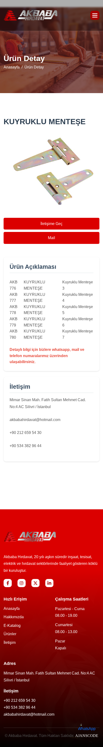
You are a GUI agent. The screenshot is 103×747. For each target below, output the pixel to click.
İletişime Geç (51, 224)
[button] (94, 15)
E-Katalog (12, 625)
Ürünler (10, 634)
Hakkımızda (14, 617)
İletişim (10, 642)
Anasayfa (12, 67)
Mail (51, 238)
